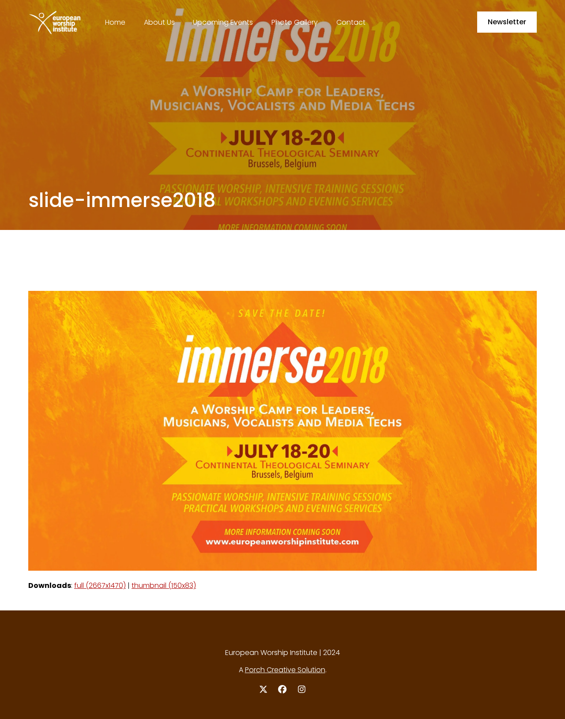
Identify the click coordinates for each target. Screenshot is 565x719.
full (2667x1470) (100, 585)
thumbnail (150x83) (164, 585)
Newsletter (507, 22)
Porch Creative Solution (285, 670)
